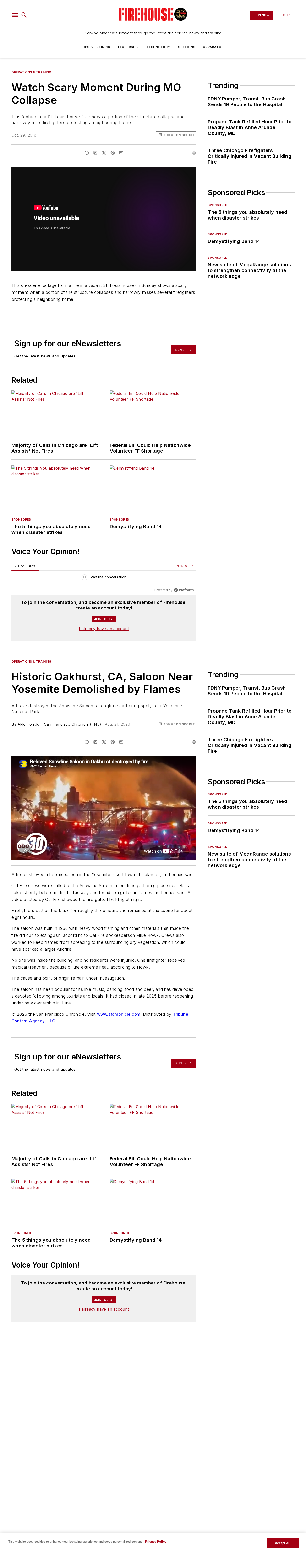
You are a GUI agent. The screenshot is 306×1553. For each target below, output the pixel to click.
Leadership (128, 47)
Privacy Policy (155, 1541)
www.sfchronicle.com (119, 1014)
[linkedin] (95, 152)
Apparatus (213, 47)
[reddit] (112, 152)
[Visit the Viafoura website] (184, 590)
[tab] (25, 566)
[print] (193, 152)
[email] (121, 152)
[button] (15, 15)
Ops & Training (96, 47)
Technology (158, 47)
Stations (187, 47)
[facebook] (86, 152)
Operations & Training (31, 72)
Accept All (282, 1543)
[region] (103, 578)
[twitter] (104, 152)
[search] (24, 15)
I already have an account (104, 628)
